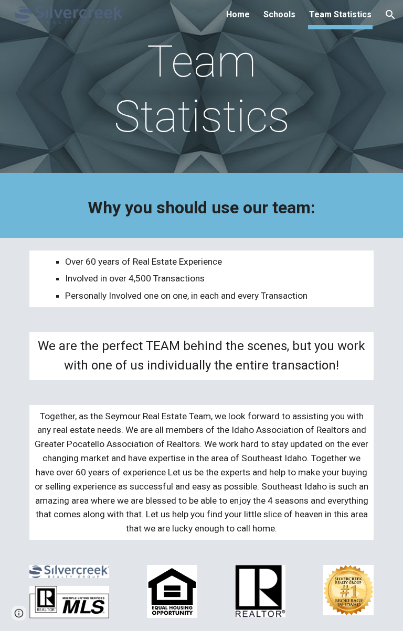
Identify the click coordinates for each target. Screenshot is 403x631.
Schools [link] (279, 14)
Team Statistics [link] (340, 14)
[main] (201, 89)
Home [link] (238, 14)
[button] (390, 14)
